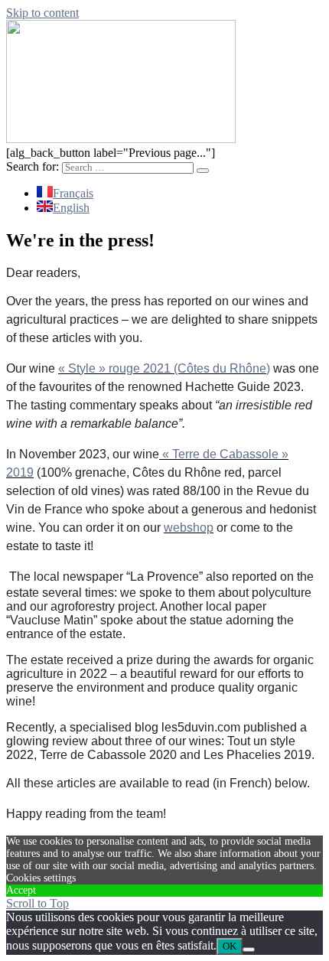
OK (229, 946)
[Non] (249, 949)
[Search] (203, 170)
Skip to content (42, 12)
